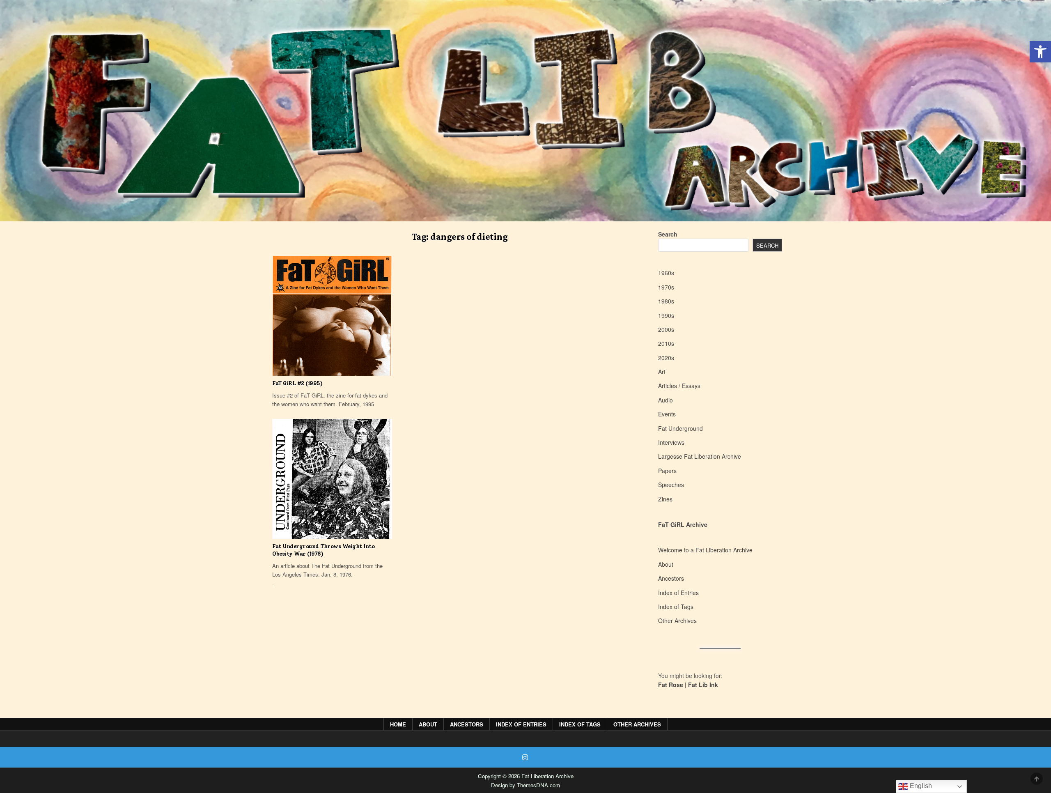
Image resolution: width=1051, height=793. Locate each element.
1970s (666, 287)
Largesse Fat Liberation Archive (699, 456)
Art (661, 372)
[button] (1040, 51)
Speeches (671, 484)
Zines (665, 499)
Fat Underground (680, 428)
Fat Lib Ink (703, 684)
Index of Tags (675, 606)
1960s (666, 273)
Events (667, 414)
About (665, 564)
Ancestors (671, 578)
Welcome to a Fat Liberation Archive (705, 550)
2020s (666, 358)
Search (667, 234)
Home (398, 724)
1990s (666, 315)
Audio (665, 400)
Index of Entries (678, 592)
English (920, 785)
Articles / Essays (679, 386)
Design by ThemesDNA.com (525, 785)
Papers (667, 471)
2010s (666, 343)
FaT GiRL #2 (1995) (297, 383)
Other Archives (677, 620)
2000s (666, 329)
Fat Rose (670, 684)
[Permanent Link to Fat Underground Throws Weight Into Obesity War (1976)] (332, 479)
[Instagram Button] (525, 757)
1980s (666, 301)
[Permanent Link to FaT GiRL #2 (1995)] (332, 316)
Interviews (671, 442)
